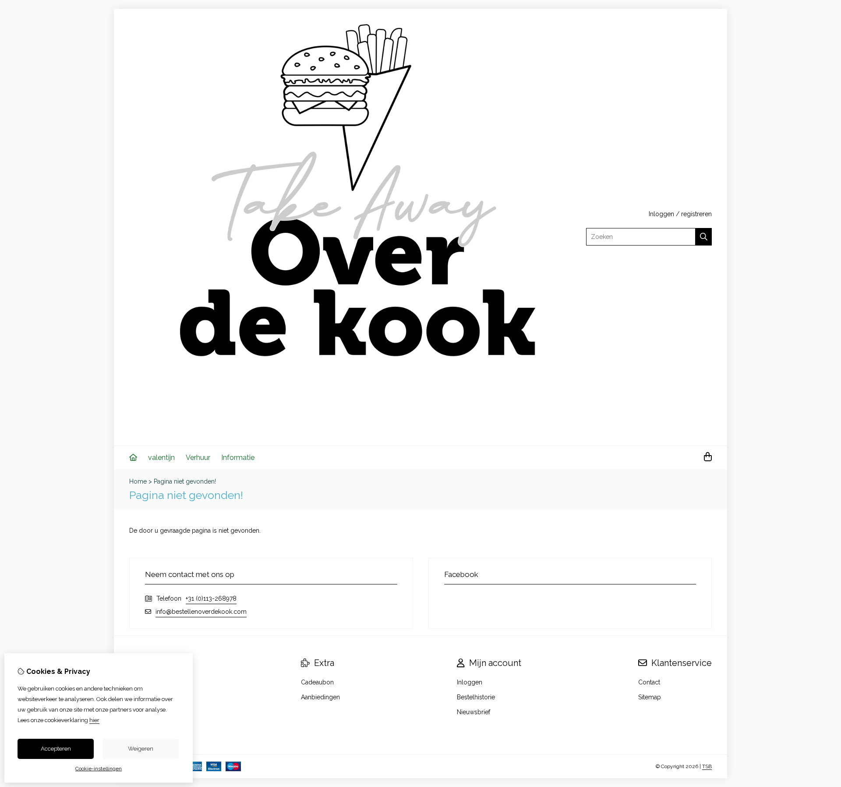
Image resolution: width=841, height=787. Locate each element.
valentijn (161, 457)
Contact (649, 682)
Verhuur (198, 457)
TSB (707, 766)
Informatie (237, 457)
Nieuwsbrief (473, 712)
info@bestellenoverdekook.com (201, 611)
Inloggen (661, 213)
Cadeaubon (317, 682)
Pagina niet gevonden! (185, 481)
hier (94, 720)
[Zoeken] (704, 237)
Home (138, 481)
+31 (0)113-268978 (211, 598)
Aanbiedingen (320, 697)
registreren (696, 213)
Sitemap (649, 697)
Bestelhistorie (476, 697)
